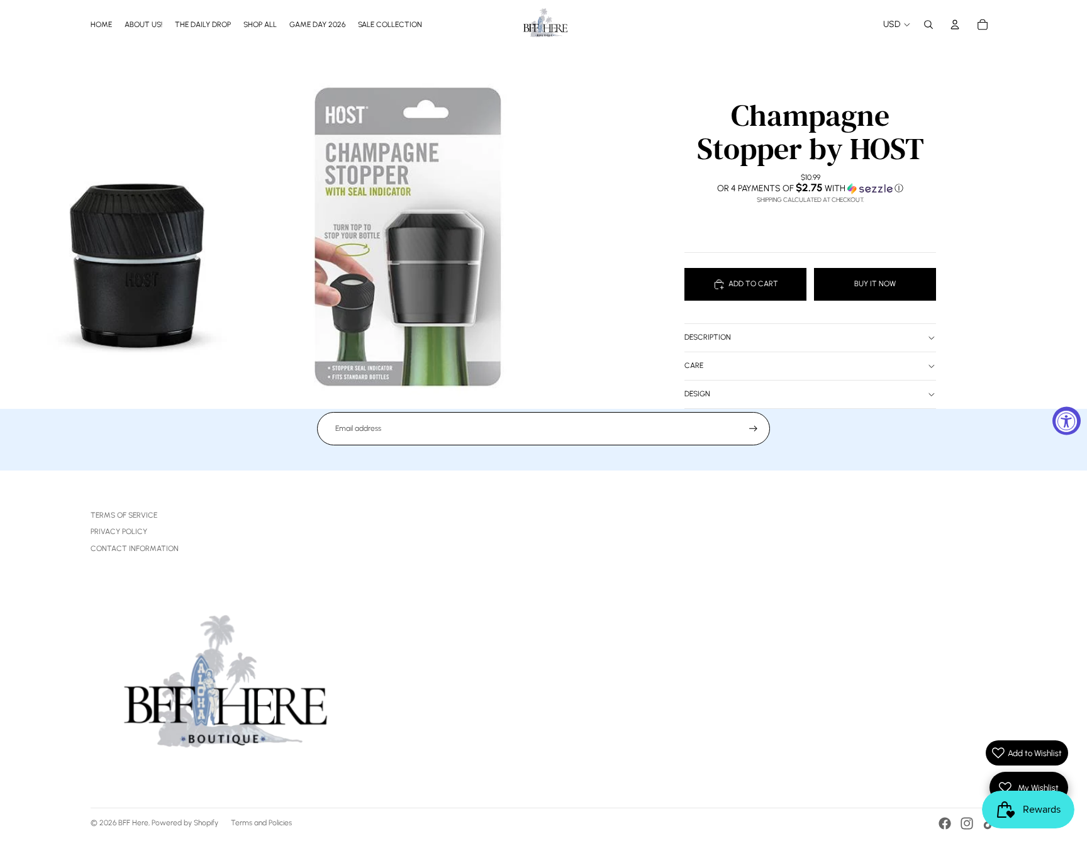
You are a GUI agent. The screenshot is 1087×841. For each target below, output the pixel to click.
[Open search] (928, 24)
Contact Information (135, 548)
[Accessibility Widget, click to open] (1066, 420)
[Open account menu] (955, 24)
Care (693, 365)
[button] (810, 188)
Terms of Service (124, 515)
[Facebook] (944, 823)
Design (697, 393)
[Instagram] (966, 823)
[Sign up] (753, 429)
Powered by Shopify (185, 822)
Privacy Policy (119, 531)
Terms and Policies (261, 822)
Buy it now (875, 283)
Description (707, 337)
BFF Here (133, 822)
